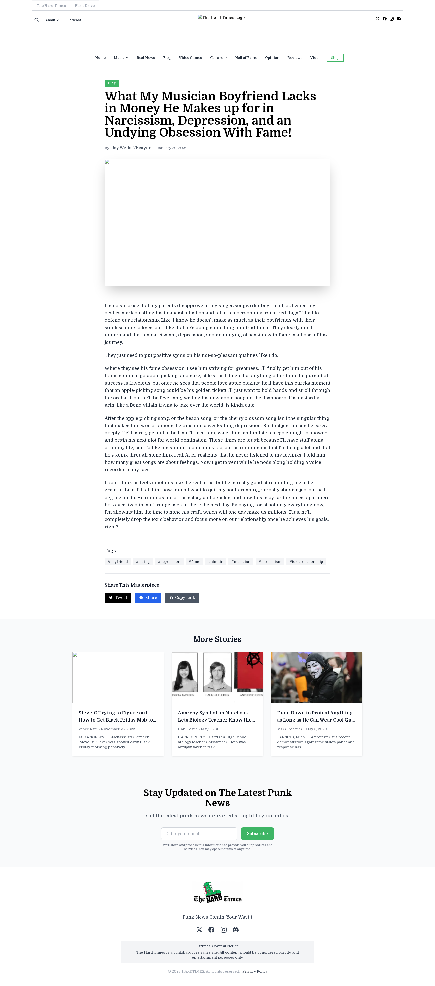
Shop (335, 58)
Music (119, 58)
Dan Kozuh (188, 729)
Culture (216, 58)
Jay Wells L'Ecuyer (131, 148)
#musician (240, 562)
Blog (167, 58)
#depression (169, 562)
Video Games (190, 58)
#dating (143, 562)
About (50, 20)
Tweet (121, 597)
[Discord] (399, 19)
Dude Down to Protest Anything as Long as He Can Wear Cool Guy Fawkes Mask (316, 720)
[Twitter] (378, 19)
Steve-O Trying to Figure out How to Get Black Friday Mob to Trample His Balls (116, 720)
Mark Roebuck (289, 729)
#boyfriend (118, 562)
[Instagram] (392, 19)
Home (100, 58)
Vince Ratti (88, 729)
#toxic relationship (306, 562)
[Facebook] (385, 19)
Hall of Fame (246, 58)
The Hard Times (51, 6)
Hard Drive (85, 6)
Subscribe (257, 833)
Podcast (74, 20)
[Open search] (36, 20)
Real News (146, 58)
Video (315, 58)
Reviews (294, 58)
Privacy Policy (255, 971)
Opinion (272, 58)
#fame (194, 562)
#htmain (215, 562)
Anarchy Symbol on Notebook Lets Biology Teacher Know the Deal (215, 720)
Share (151, 597)
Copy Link (185, 597)
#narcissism (270, 562)
